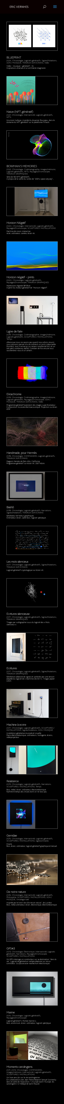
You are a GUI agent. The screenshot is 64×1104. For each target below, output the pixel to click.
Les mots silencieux (17, 561)
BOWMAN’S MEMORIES (21, 166)
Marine (10, 1012)
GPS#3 (10, 948)
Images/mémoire (47, 169)
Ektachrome (13, 394)
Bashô (10, 507)
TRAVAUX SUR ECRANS (32, 62)
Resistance (12, 781)
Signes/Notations (49, 60)
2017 (8, 564)
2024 (8, 60)
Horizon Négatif (15, 223)
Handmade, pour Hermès (21, 453)
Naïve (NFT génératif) (19, 112)
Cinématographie (31, 169)
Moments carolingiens (19, 1067)
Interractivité (29, 115)
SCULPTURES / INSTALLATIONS (41, 228)
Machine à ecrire (16, 725)
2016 (8, 895)
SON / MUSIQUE (13, 62)
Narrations (46, 510)
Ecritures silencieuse (18, 614)
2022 (8, 169)
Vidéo (46, 62)
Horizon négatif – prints (20, 277)
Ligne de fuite (14, 331)
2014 (8, 838)
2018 (8, 456)
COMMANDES (30, 456)
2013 (8, 951)
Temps (9, 339)
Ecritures (11, 668)
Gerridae (11, 835)
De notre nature (16, 892)
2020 (9, 226)
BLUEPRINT (13, 57)
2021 (8, 115)
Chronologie (17, 60)
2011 (8, 1070)
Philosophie (11, 897)
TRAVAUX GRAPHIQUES (17, 173)
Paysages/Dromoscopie (40, 171)
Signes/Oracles (42, 840)
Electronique (29, 951)
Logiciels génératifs (32, 60)
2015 (8, 784)
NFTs (8, 117)
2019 (8, 334)
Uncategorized (22, 899)
